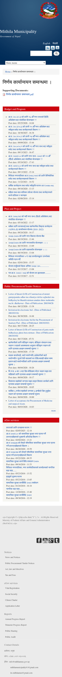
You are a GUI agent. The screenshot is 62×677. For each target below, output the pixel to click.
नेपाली (55, 43)
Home (8, 71)
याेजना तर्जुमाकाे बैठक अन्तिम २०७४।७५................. (28, 266)
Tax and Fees (10, 575)
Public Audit (10, 636)
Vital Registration (12, 588)
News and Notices (12, 557)
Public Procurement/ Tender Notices (19, 563)
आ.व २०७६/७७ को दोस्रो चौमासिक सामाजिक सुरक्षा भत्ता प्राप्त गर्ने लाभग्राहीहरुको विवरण (28, 454)
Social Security (11, 594)
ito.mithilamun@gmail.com (21, 672)
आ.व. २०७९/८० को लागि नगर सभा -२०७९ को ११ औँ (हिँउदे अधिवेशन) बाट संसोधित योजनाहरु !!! (29, 158)
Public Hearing (11, 630)
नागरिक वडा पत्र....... (14, 488)
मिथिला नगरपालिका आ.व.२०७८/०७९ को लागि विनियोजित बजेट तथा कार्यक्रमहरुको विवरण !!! (31, 177)
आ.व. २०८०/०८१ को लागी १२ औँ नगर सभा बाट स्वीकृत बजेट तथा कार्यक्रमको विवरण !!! (30, 148)
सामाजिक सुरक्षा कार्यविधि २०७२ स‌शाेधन (22, 482)
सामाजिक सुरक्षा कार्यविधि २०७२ (19, 495)
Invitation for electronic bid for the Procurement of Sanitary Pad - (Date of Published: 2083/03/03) (30, 321)
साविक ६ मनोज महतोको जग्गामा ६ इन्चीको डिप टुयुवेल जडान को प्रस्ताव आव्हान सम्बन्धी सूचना (29, 392)
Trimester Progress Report (16, 624)
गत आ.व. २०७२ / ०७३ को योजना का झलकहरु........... (29, 272)
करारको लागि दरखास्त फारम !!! (19, 427)
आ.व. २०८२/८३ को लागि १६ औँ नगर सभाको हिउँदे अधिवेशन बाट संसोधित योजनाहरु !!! (28, 118)
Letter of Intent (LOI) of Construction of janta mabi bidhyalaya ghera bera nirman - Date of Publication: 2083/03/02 (31, 332)
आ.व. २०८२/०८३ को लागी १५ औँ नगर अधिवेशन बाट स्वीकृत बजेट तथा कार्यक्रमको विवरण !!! (29, 128)
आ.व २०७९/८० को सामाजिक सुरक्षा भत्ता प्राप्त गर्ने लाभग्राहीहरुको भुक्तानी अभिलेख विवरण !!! (26, 435)
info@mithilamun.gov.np (19, 661)
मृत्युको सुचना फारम (14, 476)
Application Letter (12, 605)
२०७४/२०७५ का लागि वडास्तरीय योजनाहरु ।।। (27, 249)
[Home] (49, 10)
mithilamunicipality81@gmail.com (24, 667)
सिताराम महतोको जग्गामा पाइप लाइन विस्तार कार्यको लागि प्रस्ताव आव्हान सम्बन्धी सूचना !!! (30, 383)
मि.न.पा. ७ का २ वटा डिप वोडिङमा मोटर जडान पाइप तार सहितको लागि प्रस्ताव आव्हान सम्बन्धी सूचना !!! (30, 373)
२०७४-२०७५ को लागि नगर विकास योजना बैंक (26, 236)
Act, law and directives (14, 569)
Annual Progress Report (15, 619)
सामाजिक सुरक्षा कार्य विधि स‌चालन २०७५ (22, 461)
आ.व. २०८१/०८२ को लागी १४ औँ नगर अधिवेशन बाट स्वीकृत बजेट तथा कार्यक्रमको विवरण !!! (29, 138)
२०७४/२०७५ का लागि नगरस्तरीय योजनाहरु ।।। (28, 242)
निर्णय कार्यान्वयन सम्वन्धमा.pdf (20, 94)
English (46, 43)
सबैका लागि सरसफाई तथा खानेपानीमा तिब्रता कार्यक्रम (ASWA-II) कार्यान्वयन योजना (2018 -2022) (30, 228)
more (53, 410)
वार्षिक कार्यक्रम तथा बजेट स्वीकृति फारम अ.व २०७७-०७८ (31, 185)
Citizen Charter (11, 600)
